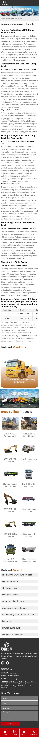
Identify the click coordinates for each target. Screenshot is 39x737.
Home (3, 18)
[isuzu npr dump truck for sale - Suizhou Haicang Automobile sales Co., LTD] (4, 3)
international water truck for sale (17, 575)
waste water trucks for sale (14, 608)
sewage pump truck (11, 628)
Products (14, 732)
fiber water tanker (10, 581)
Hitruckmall (19, 152)
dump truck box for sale (13, 601)
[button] (34, 369)
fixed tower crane (10, 595)
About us (24, 732)
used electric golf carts (12, 634)
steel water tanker (10, 588)
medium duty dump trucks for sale (18, 614)
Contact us (34, 732)
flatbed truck (8, 621)
